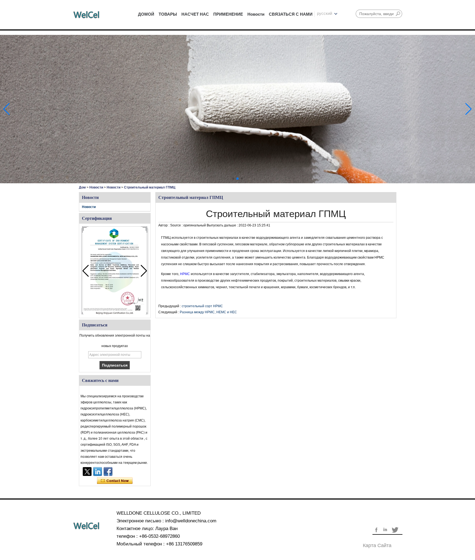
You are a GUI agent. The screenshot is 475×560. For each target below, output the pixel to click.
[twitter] (87, 471)
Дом (82, 187)
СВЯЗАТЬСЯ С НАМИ (291, 14)
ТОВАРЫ (168, 14)
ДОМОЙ (146, 14)
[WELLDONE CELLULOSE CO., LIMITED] (86, 15)
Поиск (398, 14)
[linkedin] (97, 471)
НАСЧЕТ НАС (195, 14)
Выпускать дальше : (223, 225)
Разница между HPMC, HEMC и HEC (208, 312)
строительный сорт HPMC (202, 306)
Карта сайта (377, 545)
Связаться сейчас (114, 480)
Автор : (164, 225)
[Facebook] (108, 471)
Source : (176, 225)
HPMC (185, 274)
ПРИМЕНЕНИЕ (228, 14)
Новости (255, 14)
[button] (233, 179)
